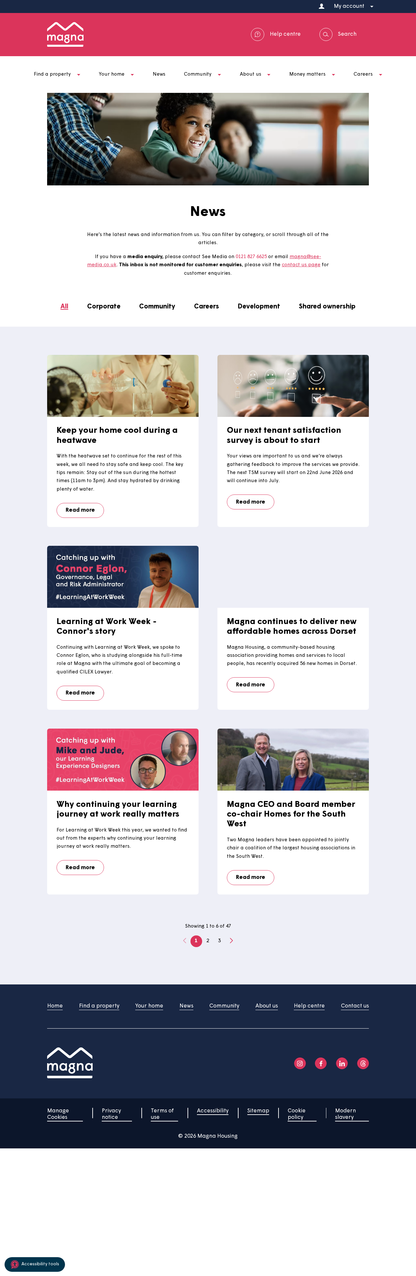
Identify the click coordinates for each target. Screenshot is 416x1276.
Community (224, 1006)
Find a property (99, 1006)
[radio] (64, 307)
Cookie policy (297, 1114)
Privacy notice (111, 1114)
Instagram (300, 1063)
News (186, 1006)
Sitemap (258, 1111)
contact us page (301, 265)
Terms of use (162, 1114)
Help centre (309, 1006)
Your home (149, 1006)
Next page (231, 941)
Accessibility (212, 1111)
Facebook (321, 1063)
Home (55, 1006)
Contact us (355, 1006)
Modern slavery (345, 1114)
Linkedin (342, 1063)
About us (266, 1006)
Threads (363, 1063)
